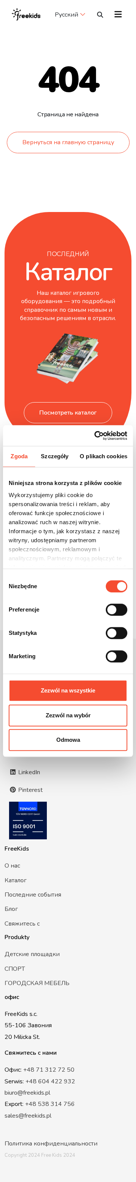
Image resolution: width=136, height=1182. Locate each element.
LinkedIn (28, 772)
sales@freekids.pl (28, 1116)
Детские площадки (32, 954)
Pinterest (30, 790)
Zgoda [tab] (19, 456)
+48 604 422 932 (50, 1081)
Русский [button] (66, 15)
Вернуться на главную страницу (68, 142)
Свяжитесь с (22, 924)
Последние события (33, 895)
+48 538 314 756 (50, 1104)
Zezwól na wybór (68, 715)
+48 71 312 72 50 (48, 1070)
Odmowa (68, 740)
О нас (12, 866)
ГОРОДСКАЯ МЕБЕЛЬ (37, 983)
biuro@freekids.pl (27, 1093)
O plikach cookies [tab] (103, 456)
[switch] (116, 610)
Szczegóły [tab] (54, 456)
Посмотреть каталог (68, 413)
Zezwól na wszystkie (68, 690)
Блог (11, 909)
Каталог (15, 880)
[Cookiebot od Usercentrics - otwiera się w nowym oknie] (96, 436)
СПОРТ (15, 969)
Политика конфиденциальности (51, 1143)
